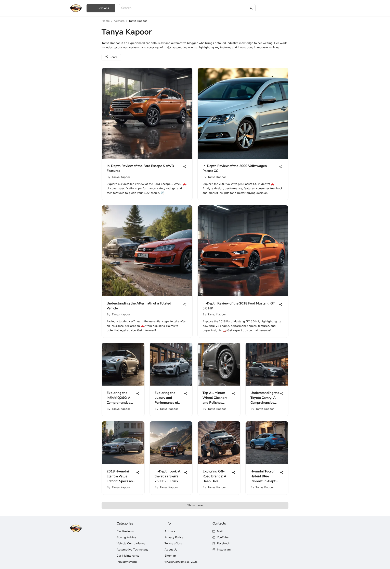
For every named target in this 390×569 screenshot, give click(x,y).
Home (106, 21)
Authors (119, 21)
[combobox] (185, 8)
